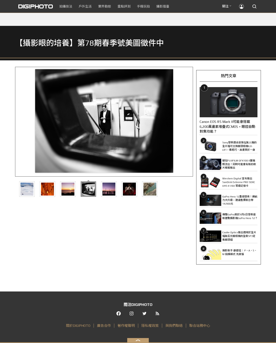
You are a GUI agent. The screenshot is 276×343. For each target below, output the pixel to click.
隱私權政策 (150, 326)
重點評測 (124, 6)
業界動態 (104, 6)
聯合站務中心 (199, 326)
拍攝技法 (65, 6)
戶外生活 (85, 6)
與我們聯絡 (174, 326)
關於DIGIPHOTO (78, 326)
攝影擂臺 (162, 6)
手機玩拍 (143, 6)
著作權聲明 (126, 326)
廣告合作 (104, 326)
